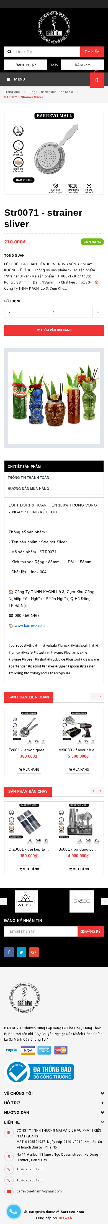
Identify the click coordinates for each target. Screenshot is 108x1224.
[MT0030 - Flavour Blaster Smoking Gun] (32, 728)
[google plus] (34, 952)
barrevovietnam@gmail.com (39, 1191)
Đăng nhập (26, 65)
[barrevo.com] (54, 1000)
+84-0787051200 (30, 1169)
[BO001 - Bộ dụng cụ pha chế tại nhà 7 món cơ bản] (56, 823)
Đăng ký (82, 65)
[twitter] (21, 952)
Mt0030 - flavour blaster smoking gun (45, 750)
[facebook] (9, 952)
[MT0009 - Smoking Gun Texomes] (82, 728)
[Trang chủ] (54, 27)
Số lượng (13, 301)
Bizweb (65, 1218)
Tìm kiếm (92, 52)
